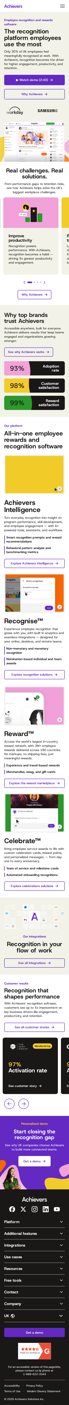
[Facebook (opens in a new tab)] (12, 1209)
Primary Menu (62, 6)
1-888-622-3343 (34, 1374)
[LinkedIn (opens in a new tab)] (46, 1209)
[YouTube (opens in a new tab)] (57, 1209)
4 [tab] (40, 282)
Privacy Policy (34, 1385)
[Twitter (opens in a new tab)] (23, 1209)
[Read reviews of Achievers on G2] (34, 1351)
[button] (34, 1222)
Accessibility (12, 1385)
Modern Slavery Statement (44, 1391)
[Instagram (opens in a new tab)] (35, 1209)
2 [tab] (34, 282)
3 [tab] (37, 282)
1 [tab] (29, 282)
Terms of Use (12, 1391)
